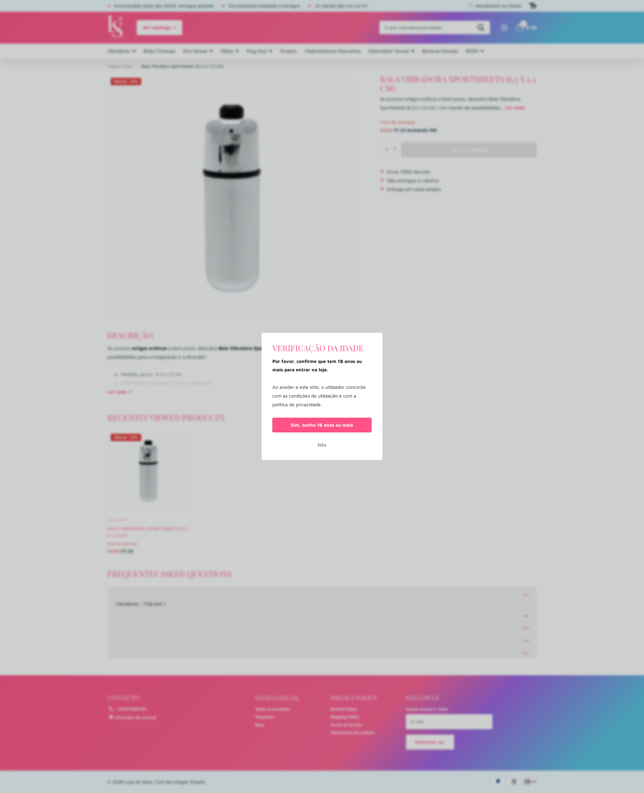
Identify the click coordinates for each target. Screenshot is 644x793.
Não (322, 445)
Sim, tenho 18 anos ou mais (322, 425)
